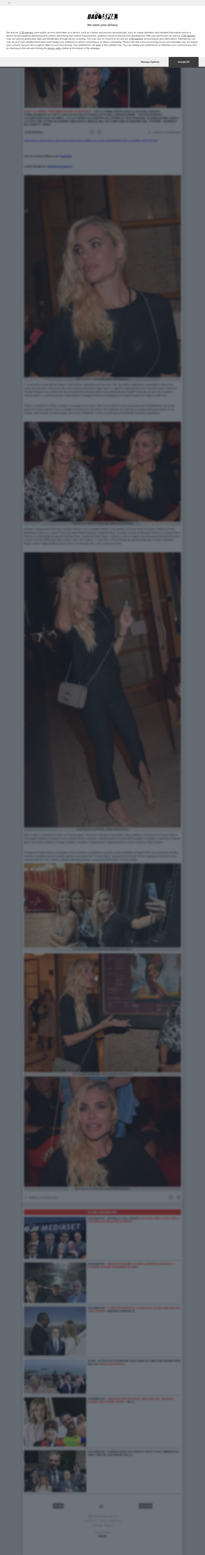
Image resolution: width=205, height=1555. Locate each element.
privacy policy (54, 48)
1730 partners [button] (26, 32)
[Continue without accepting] (9, 3)
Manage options (150, 61)
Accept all (183, 61)
